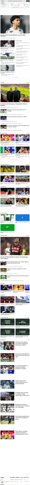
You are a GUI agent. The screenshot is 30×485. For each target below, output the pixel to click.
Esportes (22, 479)
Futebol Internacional (17, 479)
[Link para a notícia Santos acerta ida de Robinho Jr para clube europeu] (15, 24)
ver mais (27, 133)
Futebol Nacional (12, 479)
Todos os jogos (3, 6)
